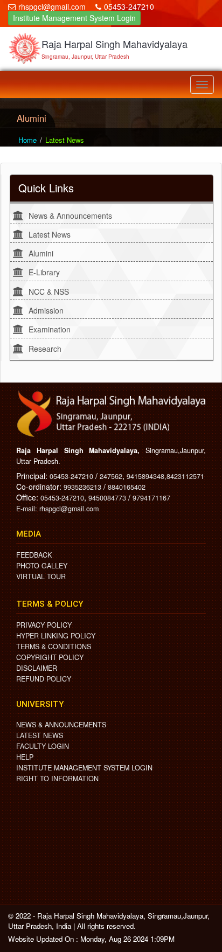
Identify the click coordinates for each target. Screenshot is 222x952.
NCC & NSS (49, 291)
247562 (111, 476)
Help (24, 757)
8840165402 (126, 487)
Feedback (34, 555)
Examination (50, 329)
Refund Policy (43, 679)
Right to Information (57, 778)
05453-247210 (129, 6)
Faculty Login (42, 746)
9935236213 (82, 487)
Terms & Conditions (53, 646)
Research (45, 348)
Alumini (41, 253)
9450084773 (107, 498)
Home (27, 140)
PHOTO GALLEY (41, 566)
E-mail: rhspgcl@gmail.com (57, 508)
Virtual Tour (41, 576)
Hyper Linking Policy (55, 636)
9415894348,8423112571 (165, 476)
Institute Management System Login (74, 17)
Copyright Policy (50, 657)
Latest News (50, 234)
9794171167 (151, 498)
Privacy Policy (44, 625)
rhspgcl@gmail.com (52, 6)
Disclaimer (36, 668)
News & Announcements (70, 215)
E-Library (44, 272)
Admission (46, 310)
